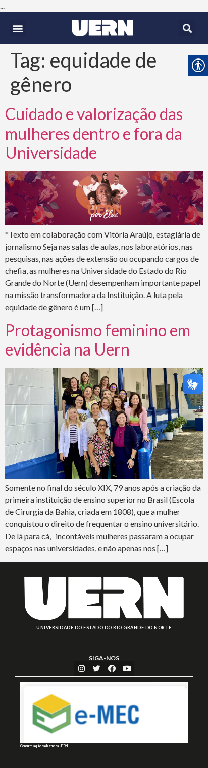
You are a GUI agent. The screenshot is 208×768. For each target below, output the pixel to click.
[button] (18, 28)
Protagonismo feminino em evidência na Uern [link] (97, 339)
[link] (102, 28)
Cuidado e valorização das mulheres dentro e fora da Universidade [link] (94, 133)
